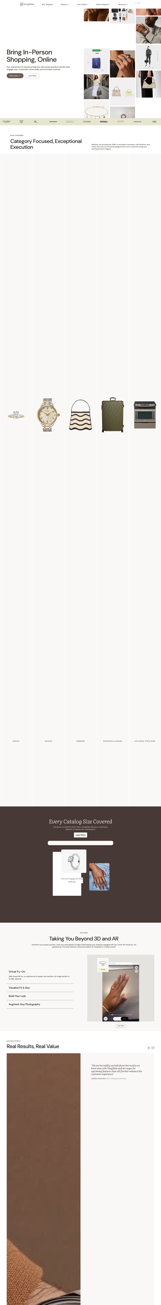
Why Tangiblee (47, 4)
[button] (65, 4)
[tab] (40, 976)
